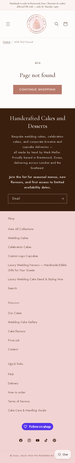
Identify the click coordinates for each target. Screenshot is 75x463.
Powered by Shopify (52, 455)
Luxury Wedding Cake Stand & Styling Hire (35, 279)
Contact (13, 349)
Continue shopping (37, 89)
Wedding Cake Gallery (22, 322)
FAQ (11, 374)
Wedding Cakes (18, 238)
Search (12, 288)
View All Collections (21, 229)
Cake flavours (16, 331)
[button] (8, 24)
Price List (13, 340)
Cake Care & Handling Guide (27, 410)
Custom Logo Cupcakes (23, 256)
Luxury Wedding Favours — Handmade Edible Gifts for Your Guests (37, 267)
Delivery (13, 383)
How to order (16, 392)
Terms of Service (19, 401)
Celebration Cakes (19, 247)
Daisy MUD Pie (29, 455)
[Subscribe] (62, 198)
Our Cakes (15, 313)
